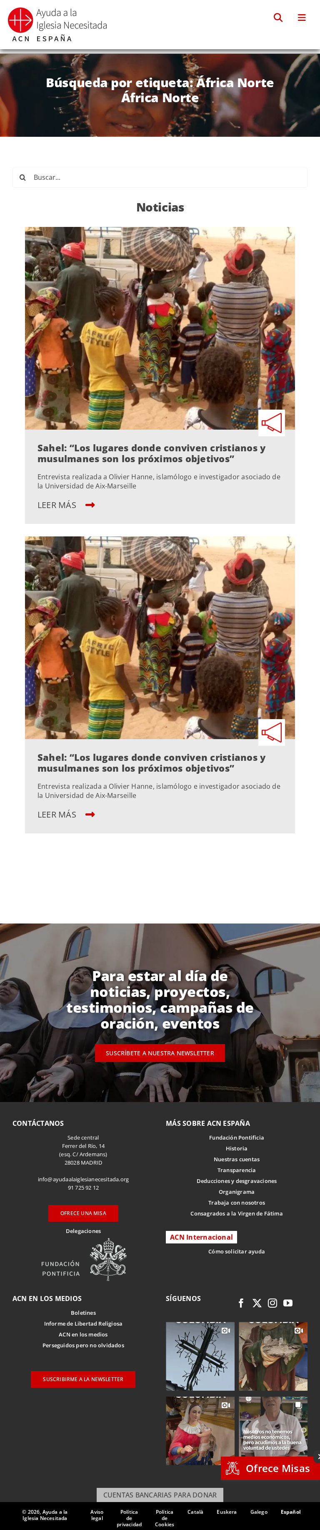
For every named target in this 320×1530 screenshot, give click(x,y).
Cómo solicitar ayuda (236, 1251)
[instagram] (272, 1303)
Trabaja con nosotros (236, 1202)
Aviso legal (96, 1515)
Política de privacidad (129, 1518)
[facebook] (241, 1303)
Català (195, 1512)
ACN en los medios (83, 1334)
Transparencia (237, 1170)
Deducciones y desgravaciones (237, 1181)
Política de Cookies (164, 1518)
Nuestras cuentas (237, 1159)
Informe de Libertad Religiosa (83, 1323)
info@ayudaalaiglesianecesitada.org (83, 1179)
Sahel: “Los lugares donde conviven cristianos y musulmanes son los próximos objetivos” (151, 453)
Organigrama (237, 1191)
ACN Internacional (201, 1237)
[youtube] (287, 1303)
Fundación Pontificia (236, 1137)
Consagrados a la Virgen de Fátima (236, 1213)
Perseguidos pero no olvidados (83, 1345)
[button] (278, 18)
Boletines (83, 1312)
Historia (237, 1148)
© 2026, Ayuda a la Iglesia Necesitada (45, 1515)
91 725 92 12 (83, 1187)
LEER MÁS (58, 505)
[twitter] (257, 1303)
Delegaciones (83, 1231)
